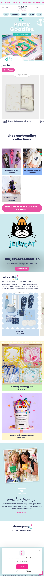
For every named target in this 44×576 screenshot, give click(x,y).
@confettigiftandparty (22, 530)
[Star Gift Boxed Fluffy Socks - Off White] (20, 97)
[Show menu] (3, 8)
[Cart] (41, 8)
